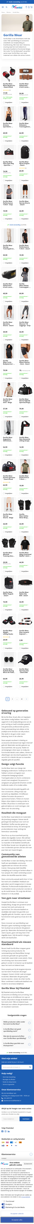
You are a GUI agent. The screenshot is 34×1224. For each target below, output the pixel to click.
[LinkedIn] (9, 1131)
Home (3, 12)
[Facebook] (2, 1131)
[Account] (29, 7)
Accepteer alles (17, 1220)
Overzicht (29, 1164)
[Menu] (3, 7)
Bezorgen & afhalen (9, 1079)
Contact (4, 1158)
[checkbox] (7, 1201)
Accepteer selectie (17, 1214)
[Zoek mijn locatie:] (24, 7)
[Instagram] (5, 1131)
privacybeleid (25, 1197)
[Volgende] (26, 699)
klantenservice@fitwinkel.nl (12, 1100)
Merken (9, 12)
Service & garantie (8, 1084)
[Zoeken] (6, 7)
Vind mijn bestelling (9, 1077)
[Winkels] (26, 7)
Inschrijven (26, 1119)
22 (21, 699)
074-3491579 (8, 1098)
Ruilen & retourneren (9, 1082)
